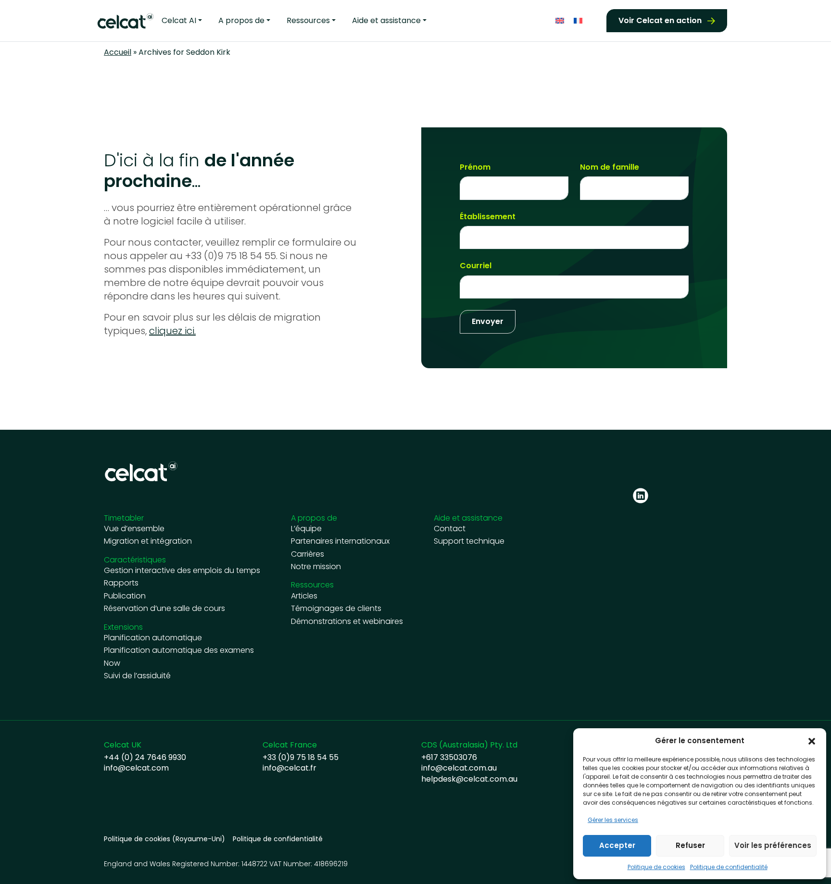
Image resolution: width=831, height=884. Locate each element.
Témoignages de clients (336, 608)
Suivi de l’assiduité (137, 676)
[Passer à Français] (578, 20)
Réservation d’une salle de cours (164, 608)
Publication (125, 596)
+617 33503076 (449, 757)
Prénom (475, 167)
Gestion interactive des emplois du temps (182, 570)
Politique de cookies (656, 867)
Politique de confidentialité (729, 867)
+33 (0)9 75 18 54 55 (301, 757)
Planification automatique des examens (179, 650)
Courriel (475, 266)
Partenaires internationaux (340, 541)
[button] (812, 741)
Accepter (617, 845)
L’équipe (306, 528)
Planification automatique (153, 638)
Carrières (307, 554)
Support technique (469, 541)
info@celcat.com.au (459, 768)
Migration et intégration (148, 541)
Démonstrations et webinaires (347, 621)
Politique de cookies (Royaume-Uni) (164, 839)
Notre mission (316, 566)
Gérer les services (613, 820)
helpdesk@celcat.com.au (469, 779)
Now (112, 663)
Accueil (117, 52)
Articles (304, 596)
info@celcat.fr (289, 768)
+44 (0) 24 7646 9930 (145, 757)
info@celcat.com (136, 768)
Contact (450, 528)
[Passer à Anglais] (560, 20)
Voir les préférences (772, 845)
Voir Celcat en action (660, 20)
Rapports (121, 583)
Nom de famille (609, 167)
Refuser (690, 845)
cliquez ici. (172, 330)
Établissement (488, 217)
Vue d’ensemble (134, 528)
